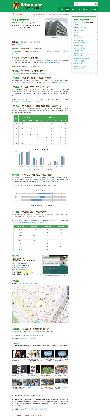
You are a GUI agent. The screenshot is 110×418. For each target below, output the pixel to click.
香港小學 (40, 14)
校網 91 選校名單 (41, 222)
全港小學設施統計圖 (61, 82)
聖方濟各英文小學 (78, 68)
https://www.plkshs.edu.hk (22, 269)
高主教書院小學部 (78, 50)
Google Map (21, 283)
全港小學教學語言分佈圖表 (52, 62)
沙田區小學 (45, 14)
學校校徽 (42, 73)
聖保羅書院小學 (78, 37)
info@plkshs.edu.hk (21, 267)
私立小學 (76, 32)
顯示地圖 (38, 42)
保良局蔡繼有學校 (78, 45)
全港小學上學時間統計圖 (21, 101)
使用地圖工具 (17, 44)
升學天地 (35, 14)
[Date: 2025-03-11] (61, 382)
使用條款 (27, 415)
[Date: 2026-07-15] (19, 354)
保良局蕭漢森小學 (65, 14)
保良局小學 (57, 14)
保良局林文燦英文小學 (79, 66)
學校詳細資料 (27, 396)
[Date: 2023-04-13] (19, 369)
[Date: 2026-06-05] (33, 354)
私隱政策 (33, 415)
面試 (30, 338)
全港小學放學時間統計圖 (34, 101)
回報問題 (17, 405)
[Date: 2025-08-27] (61, 369)
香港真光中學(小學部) (79, 48)
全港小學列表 (43, 409)
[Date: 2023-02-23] (47, 369)
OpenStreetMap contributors (39, 324)
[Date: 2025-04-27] (47, 382)
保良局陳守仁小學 (78, 53)
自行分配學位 (56, 214)
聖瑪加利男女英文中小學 (80, 27)
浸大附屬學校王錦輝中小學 (80, 43)
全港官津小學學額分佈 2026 (29, 222)
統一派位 (33, 216)
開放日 (34, 338)
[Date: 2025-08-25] (19, 382)
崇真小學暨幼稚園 (78, 55)
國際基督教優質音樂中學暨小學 (81, 58)
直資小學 (76, 35)
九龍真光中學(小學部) (79, 61)
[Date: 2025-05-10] (33, 382)
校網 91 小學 (51, 14)
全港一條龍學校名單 (79, 30)
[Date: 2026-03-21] (47, 354)
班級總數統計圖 (43, 181)
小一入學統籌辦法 (35, 214)
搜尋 (76, 4)
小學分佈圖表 (62, 51)
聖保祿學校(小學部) (79, 40)
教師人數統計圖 (52, 181)
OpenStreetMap (34, 283)
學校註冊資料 (39, 396)
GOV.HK (27, 283)
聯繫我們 (39, 415)
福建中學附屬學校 (78, 63)
